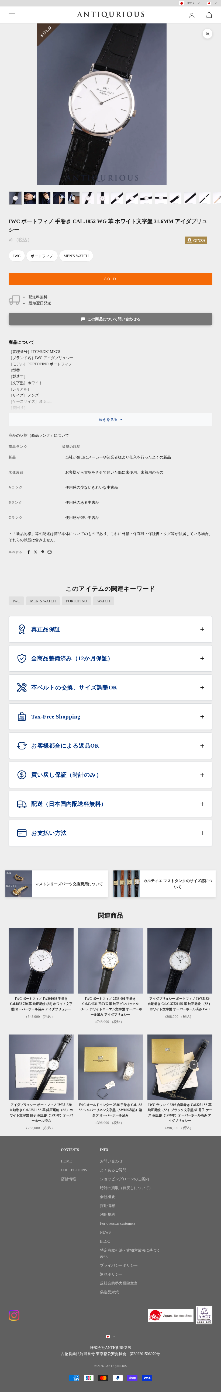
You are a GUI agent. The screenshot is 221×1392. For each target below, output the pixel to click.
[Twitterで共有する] (35, 552)
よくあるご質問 (113, 1170)
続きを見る (108, 420)
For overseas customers (117, 1223)
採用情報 (107, 1206)
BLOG (105, 1242)
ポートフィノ (42, 256)
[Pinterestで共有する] (42, 552)
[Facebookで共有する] (28, 552)
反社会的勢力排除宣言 (119, 1283)
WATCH (103, 601)
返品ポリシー (111, 1274)
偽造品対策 (109, 1292)
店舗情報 (68, 1179)
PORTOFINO (76, 601)
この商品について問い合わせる (114, 319)
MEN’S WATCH (43, 601)
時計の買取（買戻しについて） (126, 1188)
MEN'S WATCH (76, 256)
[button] (110, 629)
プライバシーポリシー (119, 1265)
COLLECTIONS (74, 1170)
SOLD (110, 279)
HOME (66, 1161)
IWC (16, 256)
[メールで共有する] (49, 552)
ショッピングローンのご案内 (124, 1179)
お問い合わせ (111, 1161)
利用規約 (107, 1215)
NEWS (105, 1232)
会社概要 (107, 1197)
